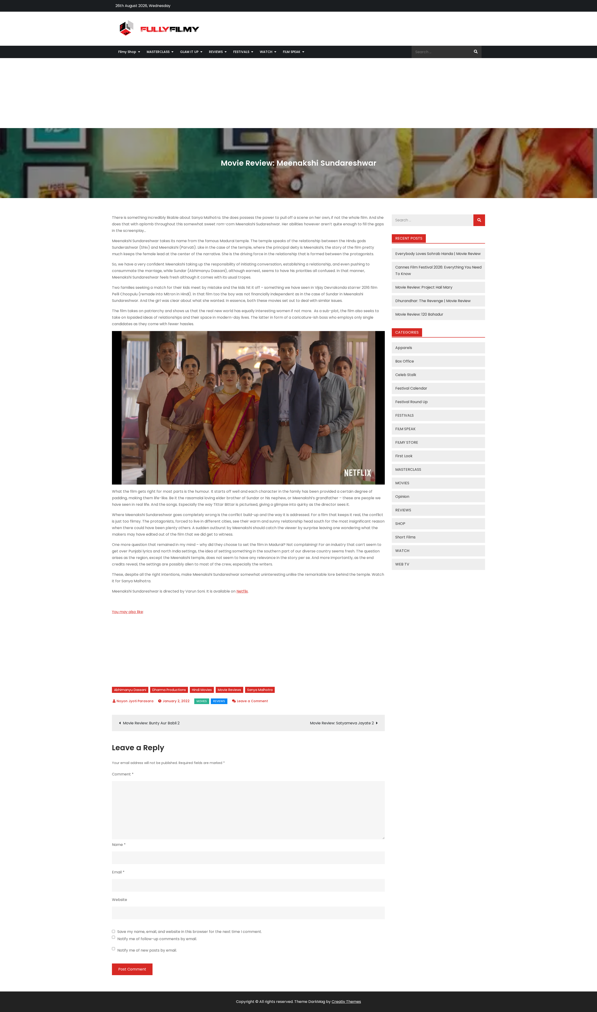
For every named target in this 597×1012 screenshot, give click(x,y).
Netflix (242, 591)
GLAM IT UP (189, 51)
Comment (123, 774)
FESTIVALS (241, 51)
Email (118, 872)
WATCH (266, 51)
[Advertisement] (298, 93)
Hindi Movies (202, 689)
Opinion (402, 496)
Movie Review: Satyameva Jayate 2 (342, 723)
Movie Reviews (229, 689)
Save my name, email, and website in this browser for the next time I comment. (189, 932)
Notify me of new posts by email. (147, 950)
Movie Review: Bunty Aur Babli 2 (151, 723)
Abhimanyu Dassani (130, 689)
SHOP (400, 523)
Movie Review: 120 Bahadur (419, 314)
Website (119, 899)
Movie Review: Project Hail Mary (423, 287)
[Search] (476, 52)
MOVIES (202, 701)
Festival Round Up (411, 402)
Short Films (405, 537)
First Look (404, 456)
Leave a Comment (252, 701)
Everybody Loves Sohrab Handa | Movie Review (438, 253)
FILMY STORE (406, 442)
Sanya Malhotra (260, 689)
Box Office (404, 361)
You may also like (127, 611)
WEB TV (402, 564)
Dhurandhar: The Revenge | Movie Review (433, 301)
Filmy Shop (127, 51)
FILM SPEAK (291, 51)
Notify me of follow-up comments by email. (157, 939)
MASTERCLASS (158, 51)
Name (119, 844)
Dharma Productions (169, 689)
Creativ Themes (346, 1001)
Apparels (403, 347)
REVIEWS (216, 51)
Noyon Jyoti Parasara (135, 701)
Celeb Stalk (405, 374)
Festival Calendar (411, 388)
